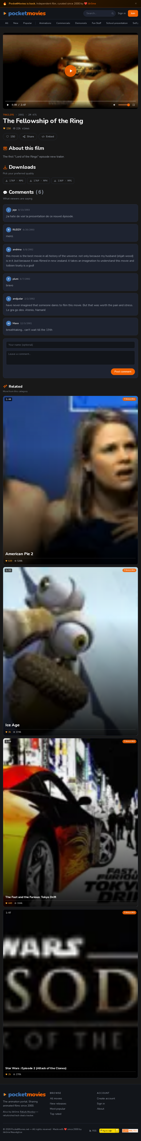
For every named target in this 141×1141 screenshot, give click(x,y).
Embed (50, 136)
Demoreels (81, 23)
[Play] (70, 71)
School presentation (117, 23)
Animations (45, 23)
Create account (106, 1098)
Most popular (57, 1109)
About (100, 1109)
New (15, 23)
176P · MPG (16, 180)
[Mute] (114, 105)
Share (30, 136)
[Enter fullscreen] (133, 105)
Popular (27, 23)
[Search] (112, 13)
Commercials (63, 23)
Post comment (123, 371)
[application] (70, 71)
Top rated (55, 1114)
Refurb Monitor (27, 1111)
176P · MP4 (41, 180)
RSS (94, 1130)
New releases (58, 1103)
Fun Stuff (96, 23)
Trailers (8, 114)
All (6, 23)
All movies (56, 1098)
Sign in (122, 13)
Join (133, 13)
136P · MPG (65, 180)
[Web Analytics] (130, 1131)
